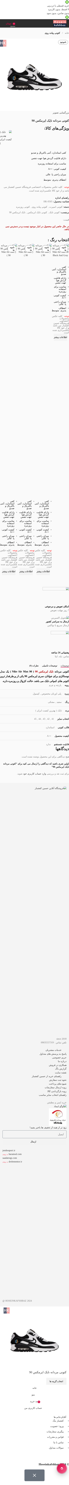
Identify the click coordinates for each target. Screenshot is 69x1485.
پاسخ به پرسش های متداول (53, 1054)
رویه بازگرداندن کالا (56, 1091)
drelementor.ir (15, 1161)
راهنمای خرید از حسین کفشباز (46, 1076)
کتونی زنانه (22, 1195)
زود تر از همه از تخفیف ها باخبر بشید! (48, 1127)
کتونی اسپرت (55, 207)
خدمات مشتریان (53, 1050)
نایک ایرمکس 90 (17, 212)
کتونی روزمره (23, 207)
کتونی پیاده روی (52, 33)
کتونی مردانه (13, 1210)
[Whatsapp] (65, 1457)
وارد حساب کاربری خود (34, 773)
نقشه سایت (60, 1072)
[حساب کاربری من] (19, 23)
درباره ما (62, 1061)
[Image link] (34, 911)
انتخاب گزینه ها (56, 1381)
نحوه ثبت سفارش (57, 1080)
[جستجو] (2, 23)
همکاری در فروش (57, 1065)
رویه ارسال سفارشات (55, 1087)
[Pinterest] (37, 1457)
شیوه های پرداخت (57, 1084)
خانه (66, 33)
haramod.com (15, 1154)
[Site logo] (59, 23)
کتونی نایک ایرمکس (37, 212)
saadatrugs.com (10, 1158)
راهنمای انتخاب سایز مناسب (52, 1095)
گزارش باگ (60, 1069)
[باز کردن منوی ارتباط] (62, 1468)
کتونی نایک (54, 212)
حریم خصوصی (59, 1057)
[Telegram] (47, 1457)
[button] (34, 1050)
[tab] (65, 665)
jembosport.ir (9, 1150)
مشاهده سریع (60, 345)
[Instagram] (56, 1457)
